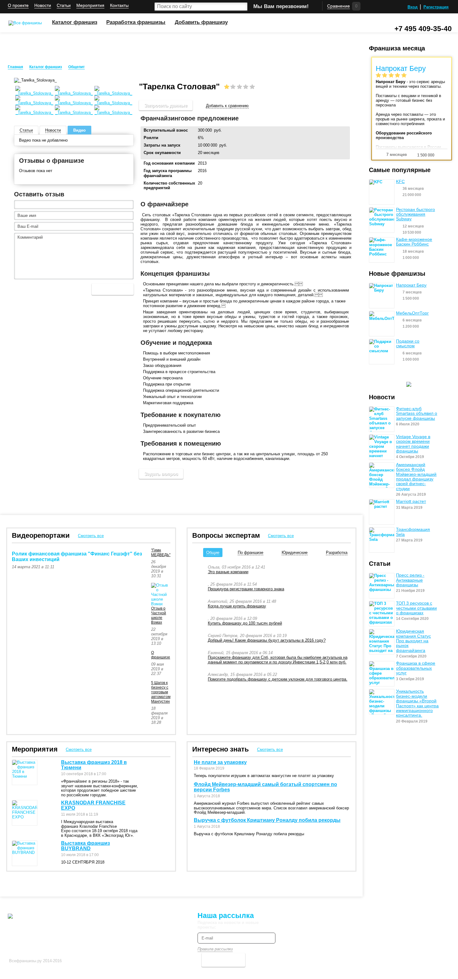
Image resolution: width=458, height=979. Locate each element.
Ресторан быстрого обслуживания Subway (415, 214)
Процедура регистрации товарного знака (246, 589)
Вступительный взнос (166, 130)
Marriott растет (411, 501)
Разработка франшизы (135, 22)
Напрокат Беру (411, 285)
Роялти (151, 137)
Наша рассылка (226, 915)
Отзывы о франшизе (51, 160)
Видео (79, 130)
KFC (400, 181)
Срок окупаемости (162, 152)
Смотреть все (91, 535)
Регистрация (436, 7)
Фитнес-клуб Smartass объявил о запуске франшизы (416, 413)
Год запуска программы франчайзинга (168, 173)
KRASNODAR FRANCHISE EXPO (93, 805)
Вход (412, 7)
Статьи (64, 5)
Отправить (112, 289)
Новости (42, 5)
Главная (15, 67)
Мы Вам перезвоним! (281, 6)
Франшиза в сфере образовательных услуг (415, 668)
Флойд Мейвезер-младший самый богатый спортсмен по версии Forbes (265, 787)
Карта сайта (152, 914)
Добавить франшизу (201, 22)
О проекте (18, 5)
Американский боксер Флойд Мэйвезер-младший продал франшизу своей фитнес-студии (416, 476)
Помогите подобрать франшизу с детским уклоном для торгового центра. (277, 679)
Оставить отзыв (39, 194)
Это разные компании (228, 571)
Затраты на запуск (162, 145)
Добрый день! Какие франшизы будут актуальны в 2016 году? (267, 640)
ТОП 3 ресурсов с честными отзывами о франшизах (416, 608)
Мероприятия (90, 5)
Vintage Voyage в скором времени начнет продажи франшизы (413, 443)
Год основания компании (169, 163)
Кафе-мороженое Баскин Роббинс (414, 241)
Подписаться (223, 960)
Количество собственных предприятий (169, 185)
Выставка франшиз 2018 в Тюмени (94, 765)
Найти (243, 6)
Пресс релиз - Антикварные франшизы (410, 580)
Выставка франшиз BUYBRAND (85, 846)
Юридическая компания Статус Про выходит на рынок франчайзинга (413, 641)
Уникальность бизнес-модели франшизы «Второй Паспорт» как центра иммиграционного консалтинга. (417, 703)
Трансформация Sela (413, 531)
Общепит (76, 67)
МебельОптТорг (412, 313)
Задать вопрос (161, 473)
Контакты (119, 5)
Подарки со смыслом (407, 343)
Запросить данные (165, 105)
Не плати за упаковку (220, 762)
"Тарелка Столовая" (110, 67)
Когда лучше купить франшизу (237, 606)
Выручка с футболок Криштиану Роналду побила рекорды (267, 820)
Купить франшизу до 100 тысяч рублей (245, 623)
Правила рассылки (215, 949)
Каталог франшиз (74, 22)
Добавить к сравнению (227, 105)
